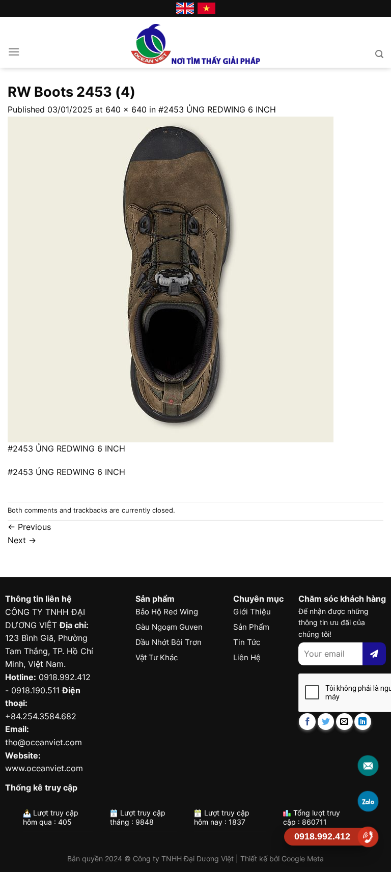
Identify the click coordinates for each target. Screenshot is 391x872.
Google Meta (303, 858)
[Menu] (14, 51)
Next (22, 540)
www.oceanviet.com (44, 768)
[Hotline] (368, 837)
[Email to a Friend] (344, 721)
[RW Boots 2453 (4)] (170, 278)
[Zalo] (368, 801)
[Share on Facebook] (307, 721)
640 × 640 (126, 109)
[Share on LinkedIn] (362, 721)
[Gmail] (368, 765)
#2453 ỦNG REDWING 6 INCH (217, 109)
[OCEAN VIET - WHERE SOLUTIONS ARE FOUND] (196, 42)
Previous (29, 527)
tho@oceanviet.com (43, 742)
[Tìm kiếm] (379, 54)
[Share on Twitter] (326, 721)
